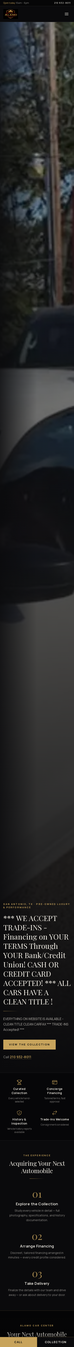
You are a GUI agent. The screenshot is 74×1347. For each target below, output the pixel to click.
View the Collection (29, 1044)
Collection (56, 1342)
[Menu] (66, 14)
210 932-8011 (62, 2)
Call (18, 1342)
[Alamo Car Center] (10, 14)
